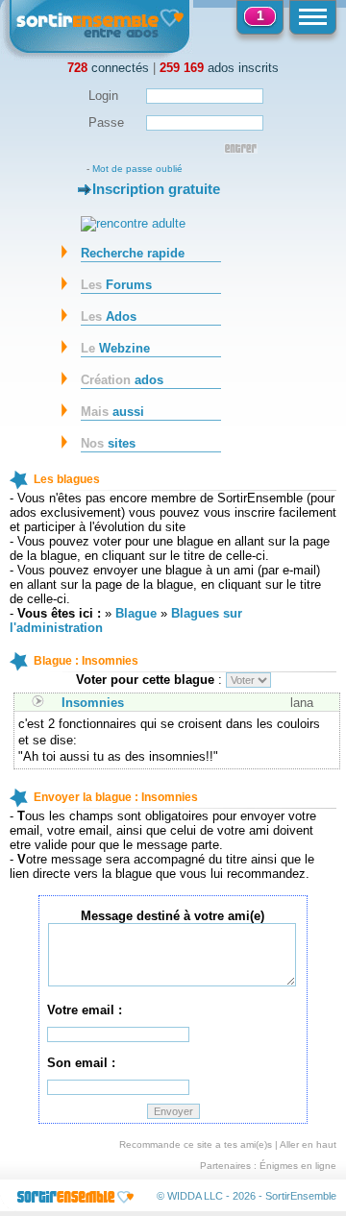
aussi (112, 411)
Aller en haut (308, 1144)
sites (108, 443)
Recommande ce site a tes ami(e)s (195, 1144)
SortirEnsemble (300, 1196)
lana (301, 702)
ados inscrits (219, 68)
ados (122, 380)
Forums (116, 285)
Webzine (115, 348)
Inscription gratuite (156, 189)
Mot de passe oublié (137, 168)
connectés (108, 68)
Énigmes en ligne (298, 1165)
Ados (108, 316)
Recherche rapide (133, 253)
